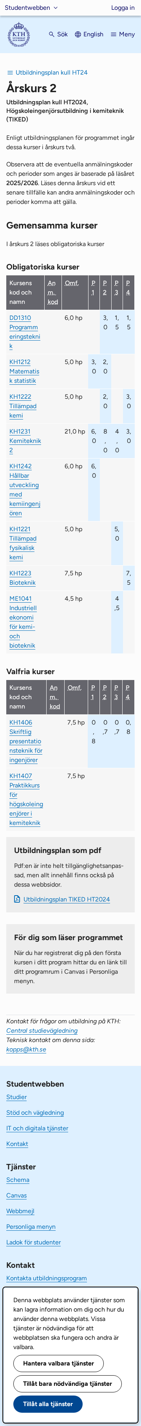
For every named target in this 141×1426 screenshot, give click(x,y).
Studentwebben (27, 7)
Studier (16, 1097)
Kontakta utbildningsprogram (46, 1278)
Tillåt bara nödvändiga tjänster (67, 1383)
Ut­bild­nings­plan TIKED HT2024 (67, 899)
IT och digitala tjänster (37, 1128)
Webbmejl (20, 1211)
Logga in (123, 7)
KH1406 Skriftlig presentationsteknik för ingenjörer (25, 741)
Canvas (16, 1195)
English (93, 34)
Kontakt (17, 1144)
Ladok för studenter (33, 1242)
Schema (17, 1179)
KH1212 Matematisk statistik (24, 371)
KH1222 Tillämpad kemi (22, 406)
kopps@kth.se (26, 1049)
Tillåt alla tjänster (48, 1404)
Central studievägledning (42, 1030)
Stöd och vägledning (35, 1112)
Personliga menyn (31, 1226)
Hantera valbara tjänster (58, 1363)
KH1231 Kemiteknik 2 (25, 441)
